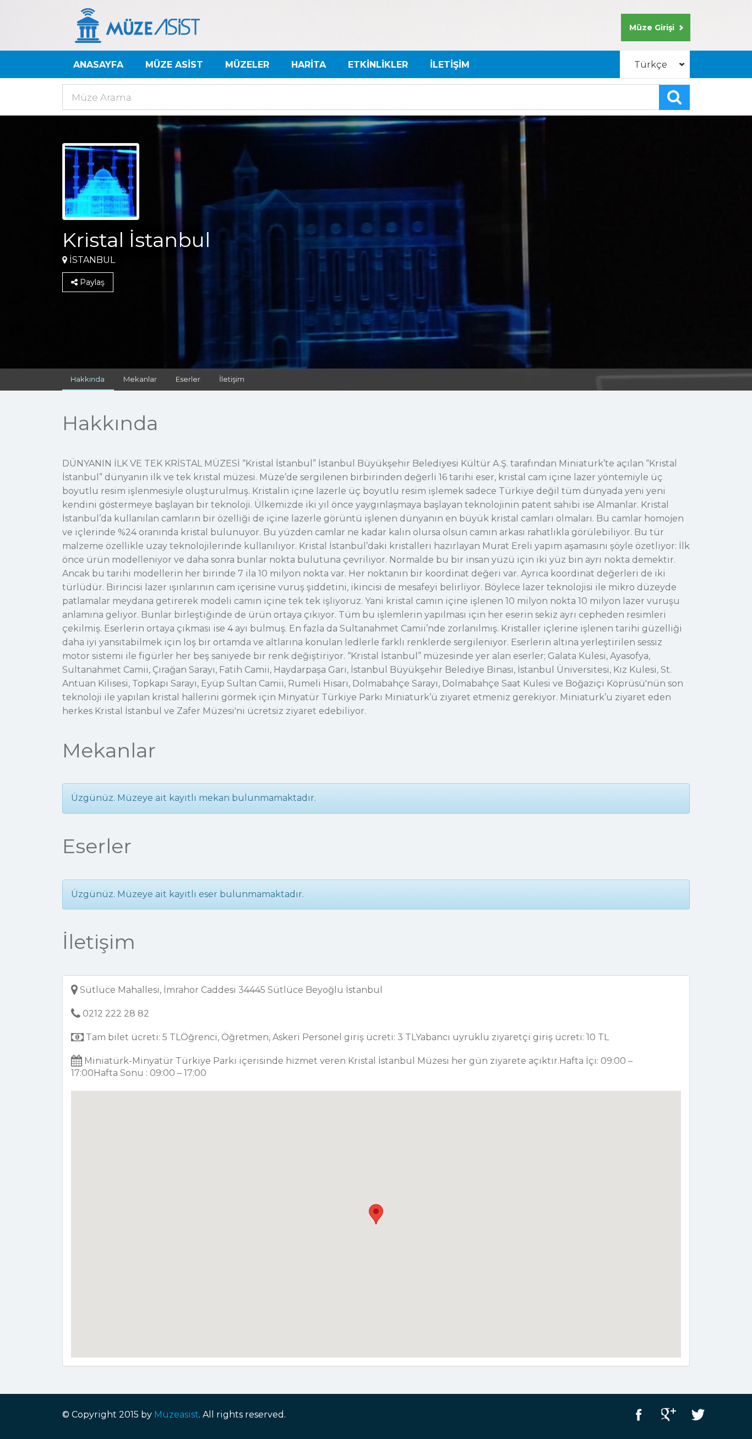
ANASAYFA (98, 64)
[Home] (137, 25)
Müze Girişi (651, 27)
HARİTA (308, 64)
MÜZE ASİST (174, 64)
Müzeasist (176, 1414)
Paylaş (91, 282)
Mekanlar (140, 379)
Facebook (638, 1414)
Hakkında (87, 379)
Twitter (698, 1414)
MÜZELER (247, 64)
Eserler (188, 379)
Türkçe (650, 64)
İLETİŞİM (450, 64)
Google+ (668, 1414)
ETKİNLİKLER (378, 64)
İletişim (231, 379)
